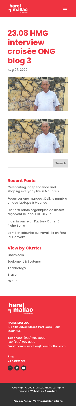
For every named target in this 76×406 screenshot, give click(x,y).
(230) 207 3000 (35, 338)
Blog (11, 356)
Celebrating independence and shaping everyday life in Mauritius (33, 189)
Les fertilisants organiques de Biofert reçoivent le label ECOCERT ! (36, 212)
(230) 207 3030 (24, 342)
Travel (12, 274)
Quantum (51, 391)
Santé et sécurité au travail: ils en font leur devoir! (37, 235)
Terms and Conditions (48, 401)
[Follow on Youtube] (23, 368)
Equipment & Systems (24, 261)
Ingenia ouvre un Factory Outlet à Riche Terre (34, 223)
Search (60, 163)
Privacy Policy (22, 401)
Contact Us (16, 361)
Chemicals (16, 255)
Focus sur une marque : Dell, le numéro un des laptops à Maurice (37, 200)
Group (13, 281)
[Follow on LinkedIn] (16, 368)
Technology (17, 268)
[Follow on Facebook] (10, 368)
